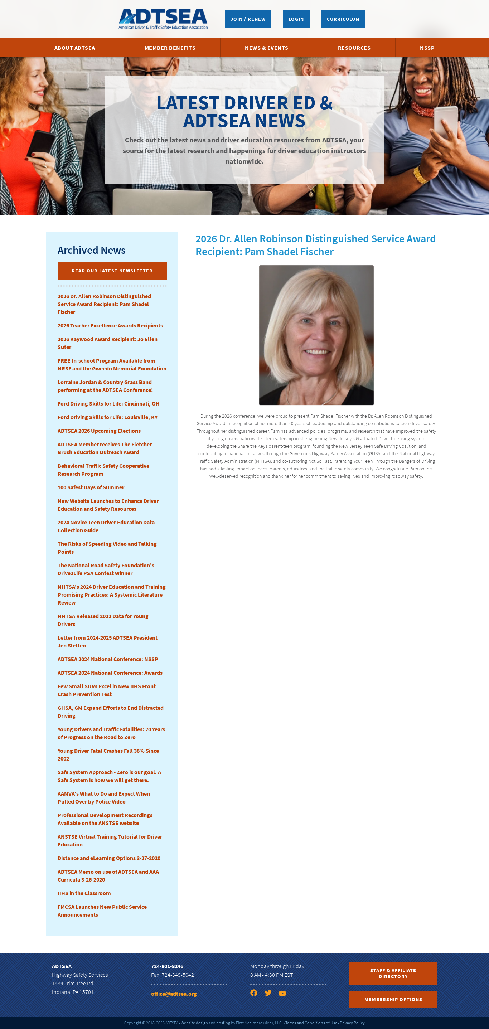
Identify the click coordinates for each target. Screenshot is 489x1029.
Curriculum (343, 19)
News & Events (267, 47)
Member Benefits (170, 47)
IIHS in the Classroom (84, 893)
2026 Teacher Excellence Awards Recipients (110, 325)
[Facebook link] (256, 994)
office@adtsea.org (174, 993)
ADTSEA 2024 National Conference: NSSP (108, 658)
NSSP (427, 47)
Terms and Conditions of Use (311, 1022)
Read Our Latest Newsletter (112, 270)
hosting (223, 1022)
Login (296, 19)
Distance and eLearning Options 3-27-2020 (109, 857)
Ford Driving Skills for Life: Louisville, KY (108, 417)
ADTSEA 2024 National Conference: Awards (110, 672)
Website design (194, 1022)
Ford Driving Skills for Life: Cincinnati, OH (109, 403)
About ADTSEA (74, 47)
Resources (354, 47)
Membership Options (393, 999)
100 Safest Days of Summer (91, 487)
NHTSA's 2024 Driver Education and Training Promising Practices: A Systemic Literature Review (112, 594)
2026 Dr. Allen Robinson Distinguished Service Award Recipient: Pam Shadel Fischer (104, 303)
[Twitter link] (271, 994)
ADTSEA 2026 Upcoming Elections (99, 430)
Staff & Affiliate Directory (393, 973)
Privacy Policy (352, 1022)
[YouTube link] (285, 994)
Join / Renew (248, 19)
